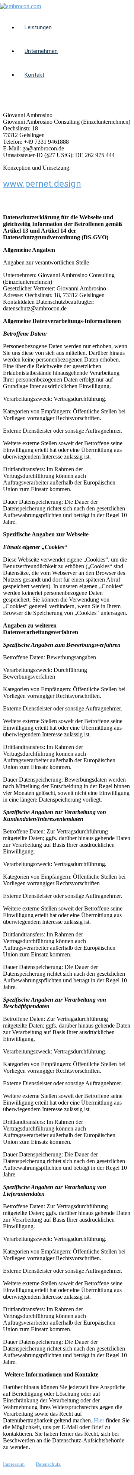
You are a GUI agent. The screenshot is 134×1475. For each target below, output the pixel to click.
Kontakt (34, 74)
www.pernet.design (42, 184)
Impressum (14, 1464)
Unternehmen (41, 51)
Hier (99, 1420)
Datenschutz (48, 1464)
